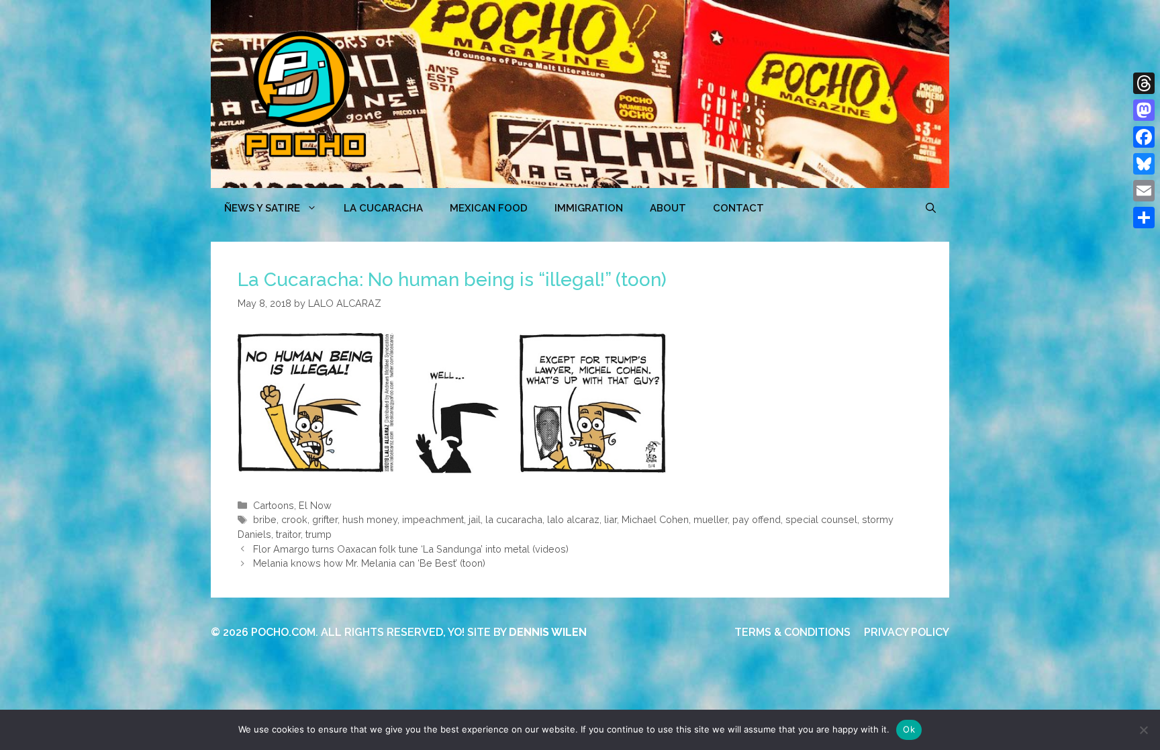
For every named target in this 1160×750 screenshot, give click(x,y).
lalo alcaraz (573, 519)
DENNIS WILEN (548, 632)
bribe (265, 519)
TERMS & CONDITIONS (792, 632)
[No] (1143, 730)
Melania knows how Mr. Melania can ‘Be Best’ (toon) (369, 563)
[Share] (1143, 217)
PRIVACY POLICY (906, 632)
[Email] (1143, 190)
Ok (909, 729)
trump (318, 534)
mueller (710, 519)
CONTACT (738, 208)
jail (475, 519)
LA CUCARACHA (383, 208)
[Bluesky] (1143, 163)
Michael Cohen (655, 519)
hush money (369, 519)
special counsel (821, 519)
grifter (325, 519)
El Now (315, 505)
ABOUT (668, 208)
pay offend (756, 519)
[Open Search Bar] (930, 208)
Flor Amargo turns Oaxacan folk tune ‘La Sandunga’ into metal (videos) (411, 549)
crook (294, 519)
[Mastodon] (1143, 110)
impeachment (433, 519)
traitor (288, 534)
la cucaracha (513, 519)
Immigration (588, 208)
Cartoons (273, 505)
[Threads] (1143, 83)
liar (610, 519)
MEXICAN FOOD (489, 208)
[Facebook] (1143, 137)
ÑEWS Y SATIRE (262, 208)
